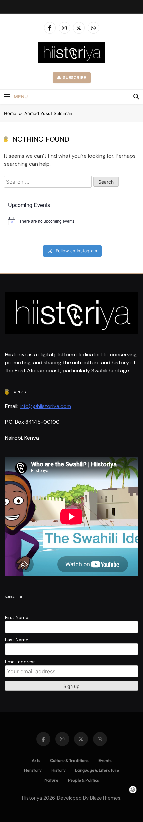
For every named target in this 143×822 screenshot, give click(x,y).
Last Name (16, 640)
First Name (16, 617)
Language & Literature (97, 770)
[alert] (71, 221)
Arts (36, 760)
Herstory (33, 770)
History (58, 770)
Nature (51, 780)
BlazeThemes (105, 798)
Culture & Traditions (69, 760)
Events (105, 760)
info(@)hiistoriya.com (45, 406)
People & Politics (83, 780)
